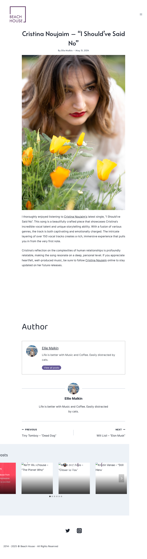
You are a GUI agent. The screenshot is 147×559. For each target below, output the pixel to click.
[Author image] (65, 465)
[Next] (121, 478)
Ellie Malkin (67, 50)
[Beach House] (17, 14)
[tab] (50, 496)
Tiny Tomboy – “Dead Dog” (39, 432)
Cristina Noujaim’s (75, 216)
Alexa (74, 464)
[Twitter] (68, 531)
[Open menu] (141, 14)
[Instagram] (79, 531)
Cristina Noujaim (96, 260)
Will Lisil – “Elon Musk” (111, 432)
